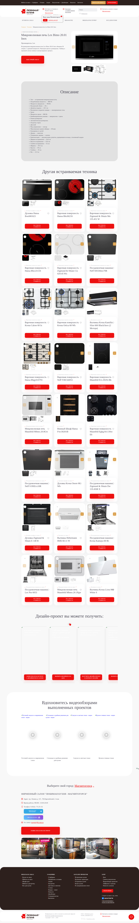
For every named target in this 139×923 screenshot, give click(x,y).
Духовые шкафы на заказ (33, 210)
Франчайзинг (112, 2)
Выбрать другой (53, 20)
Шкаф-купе (69, 20)
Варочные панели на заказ (65, 210)
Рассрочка (51, 883)
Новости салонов (108, 885)
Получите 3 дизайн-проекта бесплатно (70, 10)
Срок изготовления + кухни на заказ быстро (108, 901)
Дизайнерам (64, 2)
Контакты (80, 2)
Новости (51, 892)
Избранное (84, 13)
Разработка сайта (90, 919)
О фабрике (35, 2)
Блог (104, 877)
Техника (29, 27)
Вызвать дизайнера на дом (63, 677)
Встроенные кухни (81, 877)
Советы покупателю (109, 879)
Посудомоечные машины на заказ (100, 265)
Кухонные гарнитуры (81, 879)
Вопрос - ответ (53, 890)
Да (45, 20)
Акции (48, 2)
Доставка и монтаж (54, 885)
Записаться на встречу (40, 830)
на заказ (60, 426)
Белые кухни (79, 883)
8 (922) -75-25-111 (37, 807)
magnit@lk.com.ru (37, 822)
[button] (115, 47)
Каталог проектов (81, 874)
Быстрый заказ (32, 59)
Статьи (50, 888)
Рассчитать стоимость (37, 226)
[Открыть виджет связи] (131, 917)
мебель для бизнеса (98, 2)
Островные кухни (80, 881)
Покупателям (55, 2)
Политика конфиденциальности (54, 915)
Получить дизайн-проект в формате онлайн (91, 677)
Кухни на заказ (27, 20)
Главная (23, 27)
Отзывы (42, 2)
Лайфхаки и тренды (109, 883)
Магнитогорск (49, 13)
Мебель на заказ (25, 2)
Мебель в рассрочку (90, 20)
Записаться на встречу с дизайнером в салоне (35, 677)
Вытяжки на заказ (96, 320)
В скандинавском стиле (82, 885)
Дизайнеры (51, 894)
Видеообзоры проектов (110, 881)
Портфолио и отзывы (55, 879)
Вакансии (73, 2)
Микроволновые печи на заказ (34, 426)
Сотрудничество (53, 896)
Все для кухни (111, 20)
